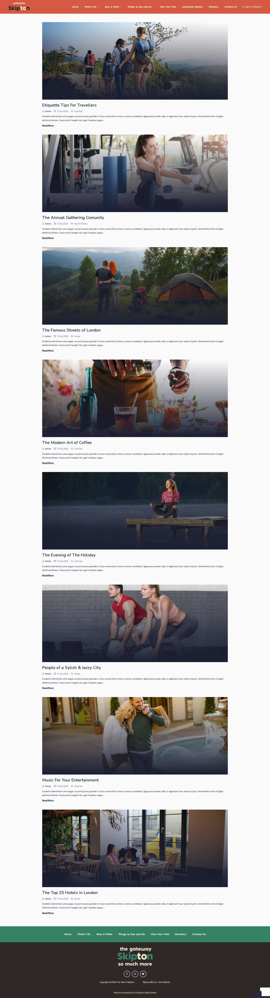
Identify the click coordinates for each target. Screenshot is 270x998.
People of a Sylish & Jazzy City (71, 668)
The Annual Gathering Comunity (73, 218)
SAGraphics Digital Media (145, 993)
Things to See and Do (140, 6)
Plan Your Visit (168, 6)
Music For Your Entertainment (70, 780)
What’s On (91, 6)
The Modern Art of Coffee (67, 443)
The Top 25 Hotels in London (70, 893)
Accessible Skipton (192, 6)
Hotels (77, 336)
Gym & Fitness (81, 224)
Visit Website (164, 982)
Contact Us (231, 6)
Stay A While (112, 6)
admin (48, 111)
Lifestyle (78, 111)
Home (75, 6)
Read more (48, 125)
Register (258, 7)
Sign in (248, 7)
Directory (214, 6)
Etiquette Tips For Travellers (69, 105)
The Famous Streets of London (71, 330)
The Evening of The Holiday (69, 555)
